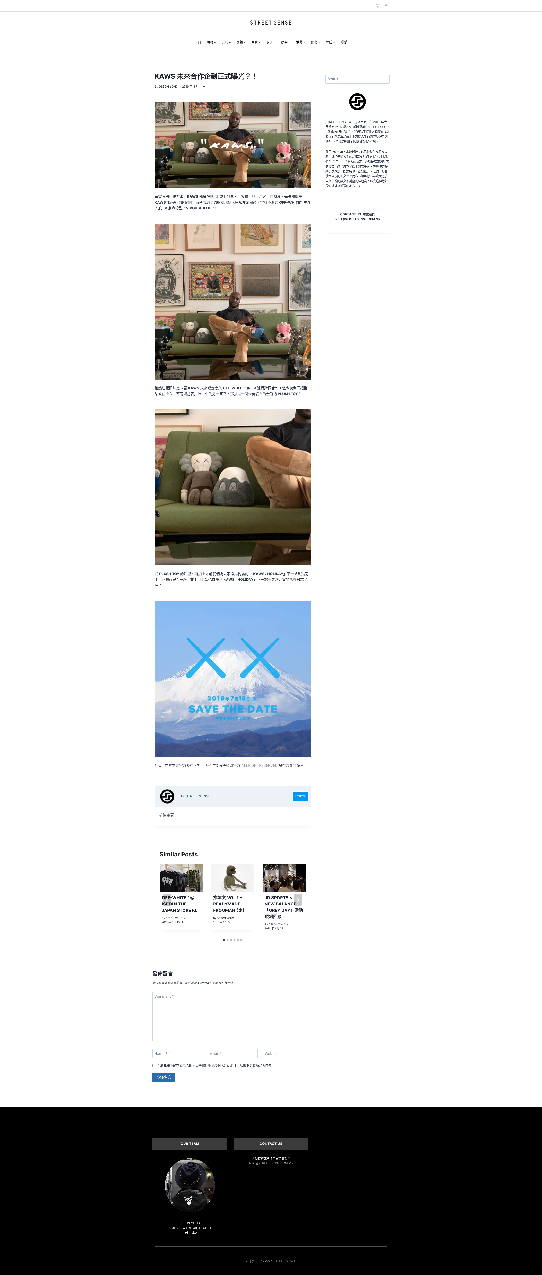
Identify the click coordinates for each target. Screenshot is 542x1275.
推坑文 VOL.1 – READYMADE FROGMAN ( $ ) (229, 904)
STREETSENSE (198, 796)
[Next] (298, 900)
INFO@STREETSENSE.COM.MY (270, 1163)
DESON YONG (168, 86)
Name (160, 1053)
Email (216, 1053)
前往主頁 (166, 815)
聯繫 (344, 42)
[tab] (224, 940)
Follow (300, 796)
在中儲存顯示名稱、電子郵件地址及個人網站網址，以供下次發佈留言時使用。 (217, 1065)
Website (272, 1053)
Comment (164, 996)
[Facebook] (386, 5)
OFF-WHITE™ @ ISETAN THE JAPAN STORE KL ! (181, 904)
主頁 (198, 42)
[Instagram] (377, 5)
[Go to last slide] (167, 900)
